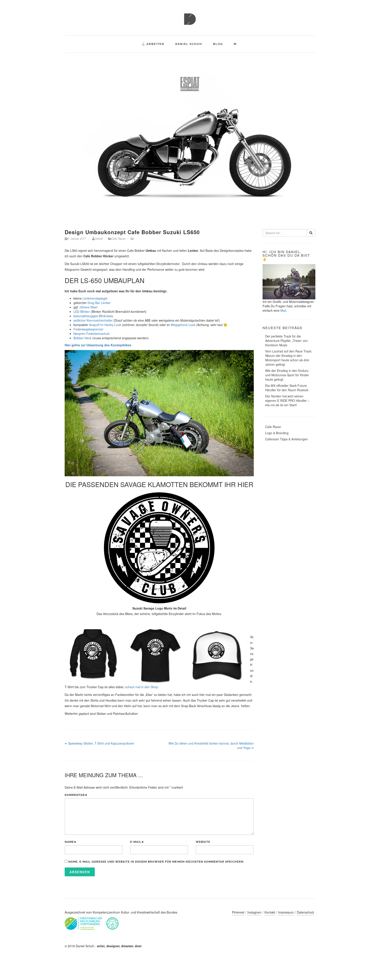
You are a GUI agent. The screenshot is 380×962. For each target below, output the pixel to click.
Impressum (286, 912)
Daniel (98, 238)
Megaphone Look (183, 325)
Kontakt (270, 912)
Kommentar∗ (76, 795)
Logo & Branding (277, 433)
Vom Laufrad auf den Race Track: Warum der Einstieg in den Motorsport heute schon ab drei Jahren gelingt (288, 358)
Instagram (254, 912)
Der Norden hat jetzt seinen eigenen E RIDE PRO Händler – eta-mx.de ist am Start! (287, 400)
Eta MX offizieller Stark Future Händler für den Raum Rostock (286, 387)
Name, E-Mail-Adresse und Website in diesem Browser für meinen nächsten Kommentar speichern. (156, 861)
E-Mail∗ (137, 841)
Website (203, 841)
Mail (283, 310)
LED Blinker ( (82, 311)
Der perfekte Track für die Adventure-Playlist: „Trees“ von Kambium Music (286, 340)
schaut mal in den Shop (141, 687)
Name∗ (71, 841)
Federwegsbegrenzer (88, 329)
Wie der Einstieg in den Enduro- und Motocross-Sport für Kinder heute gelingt (287, 375)
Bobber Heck (82, 338)
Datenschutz (305, 912)
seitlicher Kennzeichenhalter (93, 320)
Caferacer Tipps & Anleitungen (286, 439)
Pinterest (238, 912)
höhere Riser (89, 307)
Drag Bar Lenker (99, 302)
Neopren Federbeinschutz (91, 333)
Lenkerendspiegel (94, 298)
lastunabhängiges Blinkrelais (93, 316)
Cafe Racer (118, 238)
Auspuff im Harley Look (105, 325)
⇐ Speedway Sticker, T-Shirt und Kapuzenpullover (99, 743)
